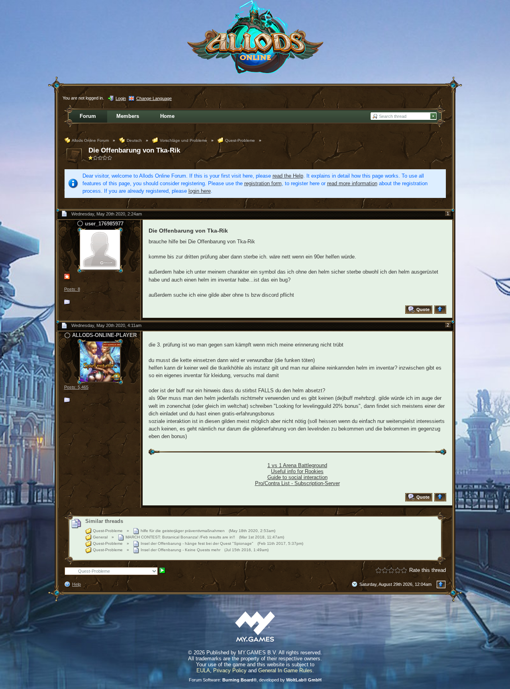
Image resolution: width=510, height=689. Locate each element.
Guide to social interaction (297, 477)
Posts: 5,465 (76, 387)
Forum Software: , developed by (255, 679)
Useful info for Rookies (297, 471)
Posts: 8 (72, 289)
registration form (263, 183)
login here (199, 191)
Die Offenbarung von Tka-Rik (134, 150)
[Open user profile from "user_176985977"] (100, 250)
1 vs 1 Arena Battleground (297, 465)
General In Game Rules (285, 670)
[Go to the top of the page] (441, 309)
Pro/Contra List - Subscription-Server (297, 483)
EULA (203, 670)
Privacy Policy (230, 670)
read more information (352, 183)
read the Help (288, 176)
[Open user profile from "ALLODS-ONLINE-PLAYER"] (100, 361)
